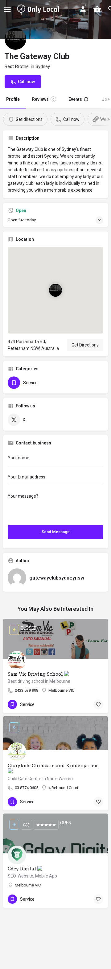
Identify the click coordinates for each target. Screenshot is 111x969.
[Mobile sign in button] (83, 9)
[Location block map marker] (55, 290)
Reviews (43, 99)
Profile (13, 99)
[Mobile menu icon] (7, 9)
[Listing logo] (15, 39)
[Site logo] (39, 9)
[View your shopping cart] (97, 9)
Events (78, 99)
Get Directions (85, 344)
